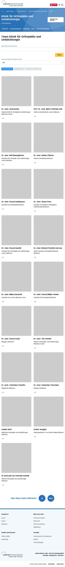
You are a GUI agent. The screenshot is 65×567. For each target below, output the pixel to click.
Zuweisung (26, 29)
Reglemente (37, 527)
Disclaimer (51, 564)
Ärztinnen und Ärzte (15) (33, 69)
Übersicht (5, 29)
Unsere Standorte (10, 11)
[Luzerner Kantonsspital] (12, 554)
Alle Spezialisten (7, 69)
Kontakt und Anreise (54, 19)
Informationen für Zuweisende (43, 536)
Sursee (3, 521)
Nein (51, 498)
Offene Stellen (5, 536)
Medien (36, 539)
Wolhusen (4, 524)
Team (51, 11)
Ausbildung (4, 539)
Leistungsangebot (15, 29)
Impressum (60, 564)
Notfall (54, 5)
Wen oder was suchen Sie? (9, 46)
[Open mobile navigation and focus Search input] (59, 4)
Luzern (3, 518)
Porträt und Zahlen (39, 518)
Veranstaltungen (38, 542)
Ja (42, 498)
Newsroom (37, 521)
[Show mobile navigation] (62, 4)
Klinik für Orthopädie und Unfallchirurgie (38, 11)
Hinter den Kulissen (39, 524)
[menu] (32, 63)
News (33, 29)
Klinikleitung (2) (19, 69)
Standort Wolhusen (21, 11)
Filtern (59, 55)
